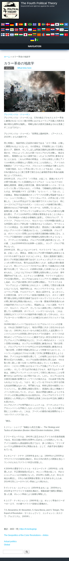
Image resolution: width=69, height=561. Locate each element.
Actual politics (10, 541)
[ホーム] (10, 18)
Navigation (34, 46)
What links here (24, 68)
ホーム (7, 57)
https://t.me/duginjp (28, 529)
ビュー (10, 68)
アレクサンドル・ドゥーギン (17, 114)
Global (7, 544)
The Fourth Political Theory (39, 3)
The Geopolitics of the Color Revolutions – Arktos (26, 535)
